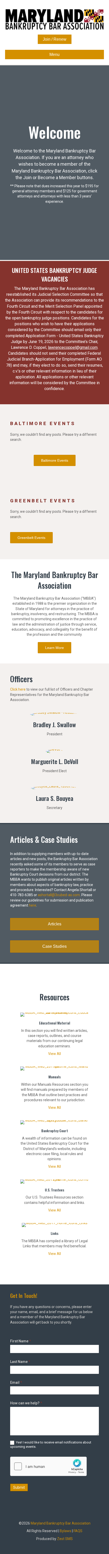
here (32, 905)
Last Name (20, 1362)
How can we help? (26, 1403)
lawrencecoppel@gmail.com (73, 347)
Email (16, 1382)
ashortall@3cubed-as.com (59, 895)
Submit (19, 1487)
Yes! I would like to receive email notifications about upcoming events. (50, 1444)
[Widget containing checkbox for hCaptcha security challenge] (48, 1466)
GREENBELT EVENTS (43, 500)
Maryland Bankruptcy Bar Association (60, 1523)
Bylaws (65, 1531)
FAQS (78, 1531)
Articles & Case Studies (44, 839)
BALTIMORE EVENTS (43, 423)
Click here (18, 689)
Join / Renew (54, 39)
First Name (20, 1341)
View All (54, 1054)
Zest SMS (65, 1539)
